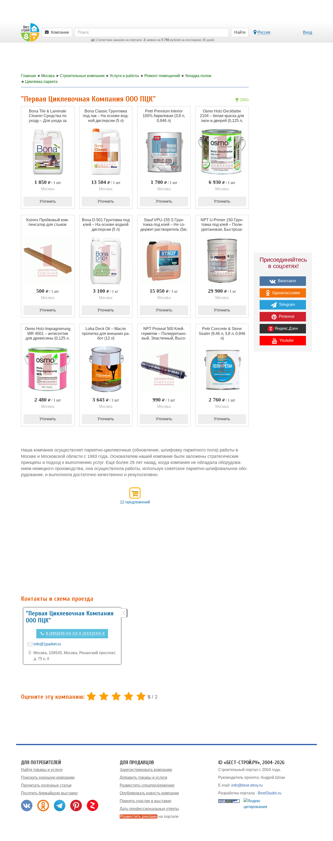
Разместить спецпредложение (147, 785)
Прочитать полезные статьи (46, 785)
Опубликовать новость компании (149, 793)
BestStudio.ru (269, 793)
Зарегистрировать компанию (146, 770)
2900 (244, 100)
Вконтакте (286, 281)
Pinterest (286, 316)
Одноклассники (285, 293)
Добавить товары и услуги (143, 777)
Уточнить (47, 201)
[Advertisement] (135, 553)
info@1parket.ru (47, 644)
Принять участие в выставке (145, 801)
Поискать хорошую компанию (48, 777)
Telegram (286, 304)
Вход (307, 32)
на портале (149, 816)
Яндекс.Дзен (286, 328)
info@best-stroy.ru (247, 785)
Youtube (286, 340)
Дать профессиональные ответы (149, 809)
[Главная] (30, 32)
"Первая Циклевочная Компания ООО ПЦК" (70, 617)
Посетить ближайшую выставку (49, 793)
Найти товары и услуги (41, 770)
